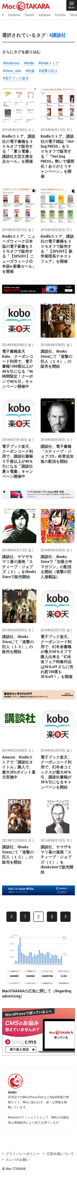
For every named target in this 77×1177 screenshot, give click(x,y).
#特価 (30, 71)
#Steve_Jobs (12, 71)
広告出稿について (60, 1154)
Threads (29, 15)
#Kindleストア (48, 63)
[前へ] (11, 917)
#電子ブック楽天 (16, 78)
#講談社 (57, 35)
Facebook (14, 15)
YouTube (60, 15)
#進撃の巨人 (48, 71)
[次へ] (65, 917)
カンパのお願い (18, 1160)
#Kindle (29, 63)
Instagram (44, 15)
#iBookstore (11, 63)
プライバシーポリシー (23, 1154)
